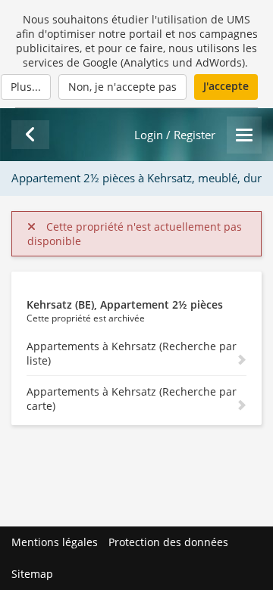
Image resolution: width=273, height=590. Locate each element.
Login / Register (174, 135)
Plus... (26, 86)
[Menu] (244, 135)
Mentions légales (54, 542)
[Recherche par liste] (30, 134)
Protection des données (168, 542)
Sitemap (32, 574)
